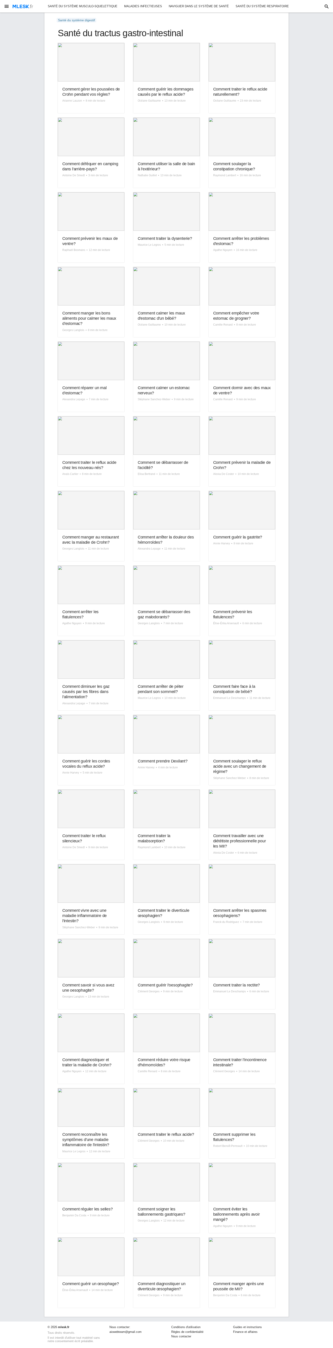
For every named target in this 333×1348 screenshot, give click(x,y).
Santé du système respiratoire (262, 6)
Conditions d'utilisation (185, 1327)
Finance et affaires (245, 1332)
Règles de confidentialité (187, 1332)
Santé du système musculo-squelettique (82, 6)
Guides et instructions (247, 1327)
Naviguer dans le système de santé (199, 6)
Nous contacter (181, 1336)
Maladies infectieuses (143, 6)
